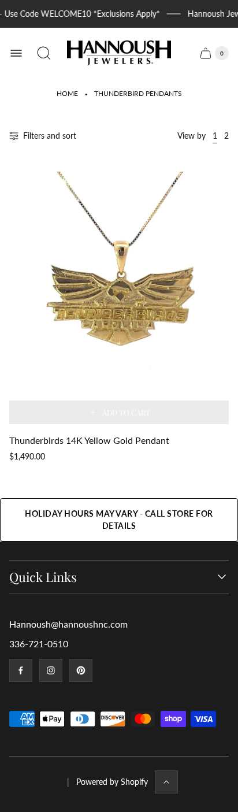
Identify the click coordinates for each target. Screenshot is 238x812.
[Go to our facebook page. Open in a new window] (20, 670)
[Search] (44, 53)
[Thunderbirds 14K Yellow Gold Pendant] (119, 298)
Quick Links (43, 577)
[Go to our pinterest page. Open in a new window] (80, 670)
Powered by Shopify (112, 782)
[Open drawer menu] (16, 53)
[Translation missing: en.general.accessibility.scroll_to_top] (166, 782)
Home (67, 93)
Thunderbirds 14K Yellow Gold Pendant (89, 440)
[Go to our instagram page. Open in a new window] (50, 670)
